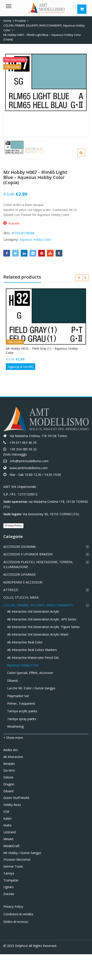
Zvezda (8, 894)
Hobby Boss (12, 805)
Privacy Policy (13, 525)
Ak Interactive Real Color (25, 642)
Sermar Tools (13, 866)
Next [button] (80, 94)
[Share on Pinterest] (41, 253)
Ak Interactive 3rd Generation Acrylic (33, 611)
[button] (85, 156)
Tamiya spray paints (21, 719)
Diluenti (12, 680)
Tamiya (8, 873)
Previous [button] (11, 94)
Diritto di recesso (15, 922)
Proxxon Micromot (17, 859)
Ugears (8, 887)
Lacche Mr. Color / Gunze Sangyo (31, 688)
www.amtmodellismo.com (29, 468)
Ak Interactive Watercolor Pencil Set (33, 657)
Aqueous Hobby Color (35, 239)
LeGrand (9, 832)
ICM (6, 811)
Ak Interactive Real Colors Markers (32, 650)
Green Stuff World (16, 798)
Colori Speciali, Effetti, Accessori (30, 673)
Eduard (8, 791)
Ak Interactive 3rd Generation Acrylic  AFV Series (41, 619)
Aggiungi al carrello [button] (20, 367)
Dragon (8, 784)
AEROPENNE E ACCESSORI (22, 582)
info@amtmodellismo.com (29, 461)
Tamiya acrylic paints (22, 711)
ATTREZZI (10, 590)
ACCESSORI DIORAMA (19, 546)
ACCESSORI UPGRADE (19, 574)
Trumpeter (11, 880)
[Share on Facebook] (6, 253)
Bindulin (9, 764)
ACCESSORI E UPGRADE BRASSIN (27, 554)
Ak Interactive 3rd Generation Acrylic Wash (37, 634)
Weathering (15, 726)
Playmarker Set (18, 696)
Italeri (7, 818)
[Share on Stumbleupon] (50, 253)
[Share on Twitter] (15, 253)
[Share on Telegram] (32, 253)
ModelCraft (11, 846)
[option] (46, 82)
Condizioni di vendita (18, 914)
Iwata (7, 825)
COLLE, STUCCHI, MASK (21, 597)
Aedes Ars (10, 750)
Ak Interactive (13, 757)
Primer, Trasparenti (21, 703)
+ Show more (13, 737)
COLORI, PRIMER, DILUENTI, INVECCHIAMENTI (38, 605)
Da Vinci (9, 770)
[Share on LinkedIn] (24, 253)
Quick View (48, 348)
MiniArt (8, 839)
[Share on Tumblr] (59, 253)
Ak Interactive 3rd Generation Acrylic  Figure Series (43, 627)
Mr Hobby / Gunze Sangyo (22, 853)
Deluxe (8, 777)
